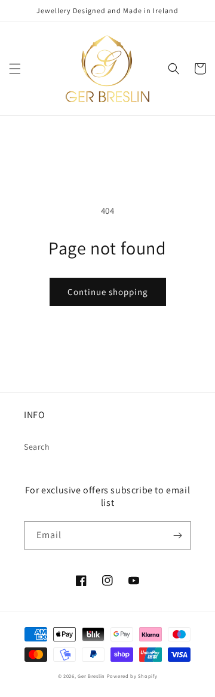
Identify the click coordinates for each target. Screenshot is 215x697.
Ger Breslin (91, 676)
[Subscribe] (177, 535)
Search (37, 446)
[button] (15, 69)
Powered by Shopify (132, 676)
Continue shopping (107, 291)
